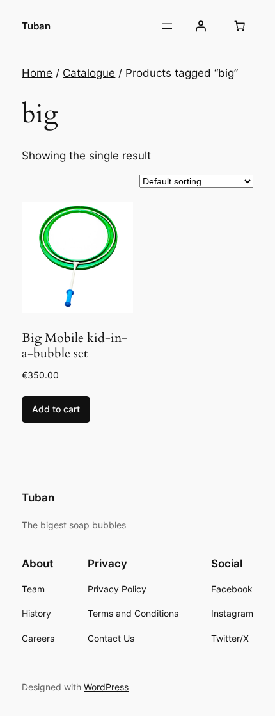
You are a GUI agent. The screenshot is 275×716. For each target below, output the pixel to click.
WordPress (106, 686)
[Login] (200, 26)
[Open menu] (167, 26)
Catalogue (89, 73)
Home (37, 73)
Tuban (36, 26)
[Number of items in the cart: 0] (239, 26)
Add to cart (56, 408)
